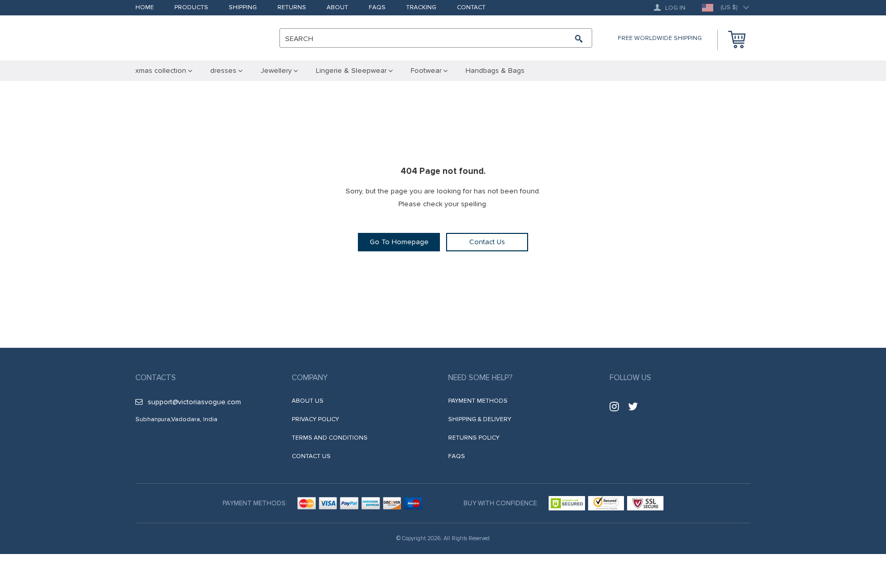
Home (144, 8)
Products (191, 8)
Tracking (421, 8)
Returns (291, 8)
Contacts (155, 377)
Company (310, 377)
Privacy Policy (315, 419)
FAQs (377, 8)
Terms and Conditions (330, 438)
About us (308, 401)
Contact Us (487, 242)
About (337, 8)
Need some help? (480, 377)
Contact (471, 8)
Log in (674, 8)
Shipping (243, 8)
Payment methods (478, 401)
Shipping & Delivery (479, 419)
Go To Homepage (399, 242)
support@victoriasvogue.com (194, 402)
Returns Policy (473, 438)
